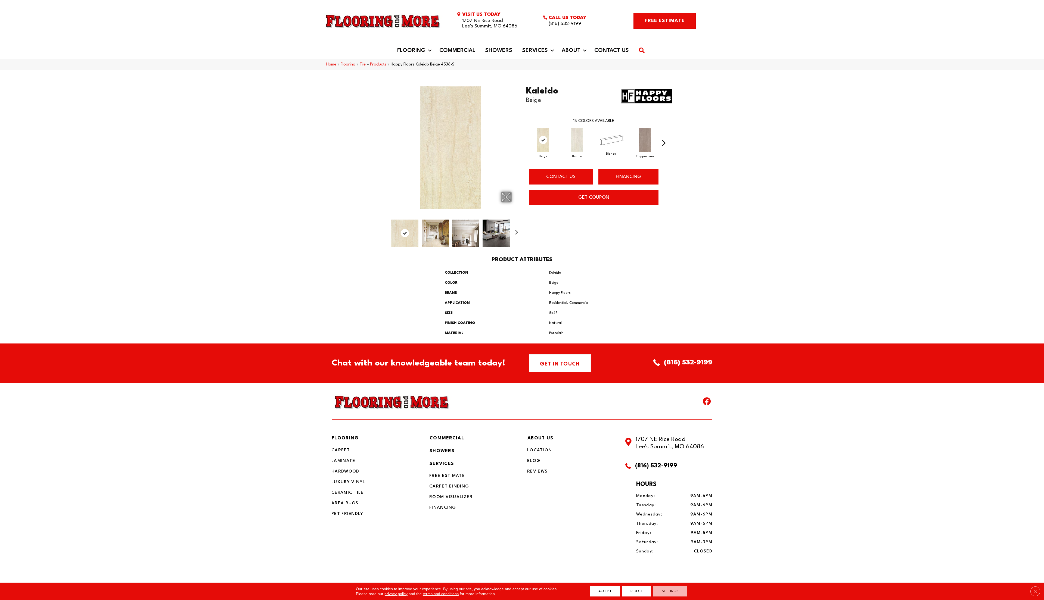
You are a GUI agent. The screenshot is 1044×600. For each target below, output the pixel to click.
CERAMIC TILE (347, 492)
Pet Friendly (347, 514)
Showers (498, 50)
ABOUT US (540, 438)
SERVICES (442, 463)
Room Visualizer (451, 497)
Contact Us (611, 50)
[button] (429, 50)
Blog (533, 461)
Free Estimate (447, 476)
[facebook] (707, 403)
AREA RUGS (345, 503)
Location (539, 450)
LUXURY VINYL (348, 482)
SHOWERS (442, 451)
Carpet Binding (449, 486)
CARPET (340, 450)
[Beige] (543, 140)
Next (515, 230)
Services (535, 50)
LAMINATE (343, 461)
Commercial (457, 50)
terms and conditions (441, 594)
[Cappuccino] (645, 140)
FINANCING (628, 176)
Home (331, 64)
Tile (363, 64)
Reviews (537, 471)
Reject (636, 591)
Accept (604, 591)
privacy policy (396, 594)
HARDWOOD (345, 471)
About (571, 50)
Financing (442, 507)
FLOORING (345, 438)
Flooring (411, 50)
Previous (385, 230)
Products (378, 64)
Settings (670, 591)
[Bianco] (577, 140)
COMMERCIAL (447, 438)
